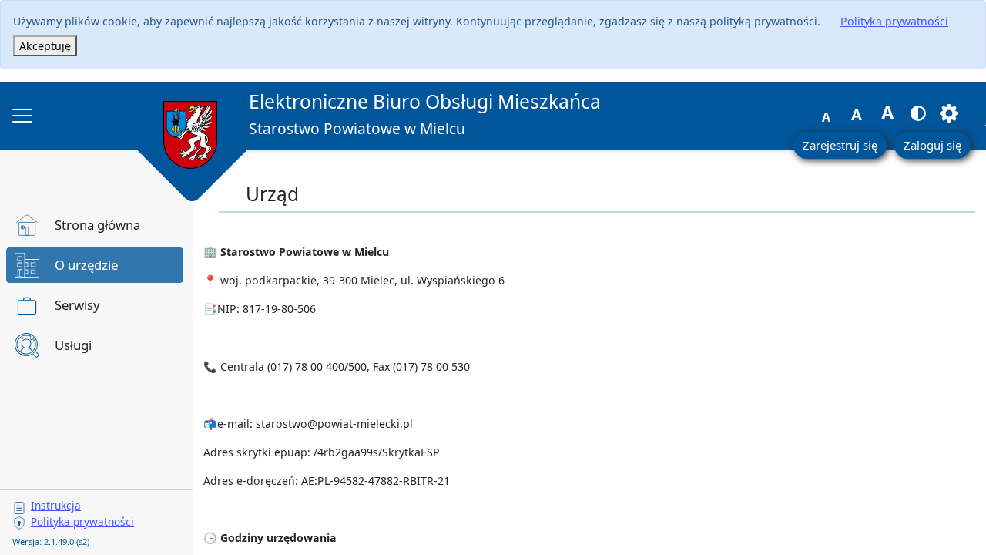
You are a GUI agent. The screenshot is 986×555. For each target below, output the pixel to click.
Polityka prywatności (894, 21)
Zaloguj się (932, 145)
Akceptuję (45, 46)
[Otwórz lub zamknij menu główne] (22, 116)
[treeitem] (94, 225)
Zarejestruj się (840, 145)
